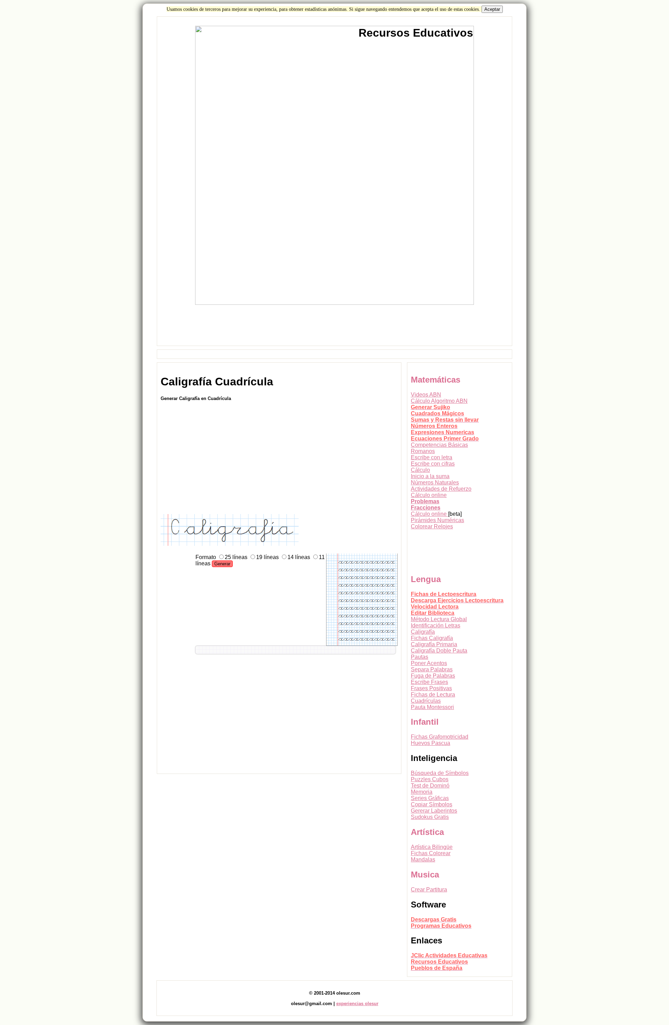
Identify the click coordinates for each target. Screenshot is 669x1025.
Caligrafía (423, 632)
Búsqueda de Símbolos (440, 773)
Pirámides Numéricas (437, 520)
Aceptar (492, 9)
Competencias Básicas (439, 445)
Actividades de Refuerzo (441, 489)
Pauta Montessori (432, 707)
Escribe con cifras (433, 464)
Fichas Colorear (431, 853)
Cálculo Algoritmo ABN (439, 401)
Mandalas (423, 859)
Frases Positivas (431, 688)
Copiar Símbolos (431, 804)
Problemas (425, 501)
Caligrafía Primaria (434, 644)
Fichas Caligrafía (432, 638)
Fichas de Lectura (433, 695)
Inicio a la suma (430, 476)
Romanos (423, 451)
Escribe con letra (431, 457)
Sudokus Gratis (430, 817)
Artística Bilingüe (432, 847)
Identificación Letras (435, 625)
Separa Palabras (432, 669)
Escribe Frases (429, 682)
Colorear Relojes (432, 526)
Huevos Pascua (430, 743)
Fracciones (425, 508)
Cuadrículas (426, 701)
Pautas (419, 657)
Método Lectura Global (439, 619)
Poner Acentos (429, 663)
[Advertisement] (334, 328)
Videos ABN (426, 395)
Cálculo (420, 470)
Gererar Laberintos (434, 811)
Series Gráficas (430, 798)
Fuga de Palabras (433, 676)
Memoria (421, 792)
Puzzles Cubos (429, 779)
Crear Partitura (429, 889)
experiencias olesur (357, 1003)
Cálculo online (429, 495)
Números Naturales (435, 482)
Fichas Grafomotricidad (439, 737)
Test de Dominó (430, 786)
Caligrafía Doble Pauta (439, 651)
